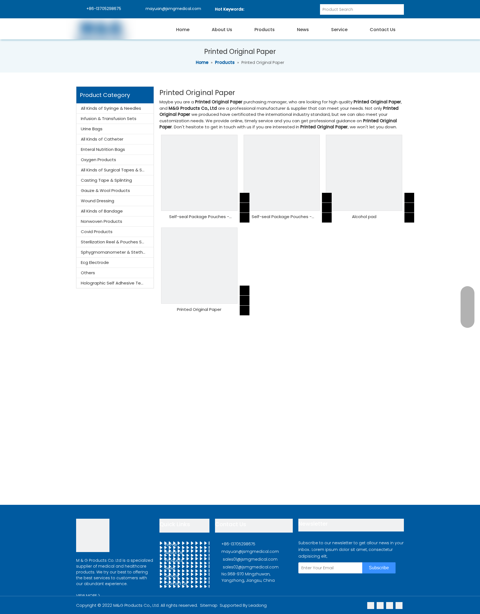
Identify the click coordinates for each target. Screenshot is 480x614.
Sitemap (209, 605)
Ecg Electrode (95, 262)
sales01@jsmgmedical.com (250, 559)
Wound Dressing (97, 201)
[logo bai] (92, 535)
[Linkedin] (371, 605)
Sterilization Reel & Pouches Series (116, 242)
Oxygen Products (98, 160)
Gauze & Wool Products (105, 190)
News (170, 568)
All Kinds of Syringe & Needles (111, 108)
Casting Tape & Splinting (106, 180)
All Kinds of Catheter (102, 139)
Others (88, 273)
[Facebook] (399, 605)
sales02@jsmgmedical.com (251, 567)
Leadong (258, 605)
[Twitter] (381, 605)
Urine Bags (91, 129)
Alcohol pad (364, 216)
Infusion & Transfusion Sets (108, 118)
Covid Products (96, 231)
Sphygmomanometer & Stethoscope (117, 252)
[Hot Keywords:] (399, 9)
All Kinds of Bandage (102, 211)
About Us (174, 552)
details (249, 216)
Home (171, 545)
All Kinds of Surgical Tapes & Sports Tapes (117, 170)
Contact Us (176, 583)
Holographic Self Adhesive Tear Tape (117, 283)
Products (174, 560)
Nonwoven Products (101, 221)
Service (172, 576)
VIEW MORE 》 (89, 595)
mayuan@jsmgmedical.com (172, 8)
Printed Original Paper (199, 309)
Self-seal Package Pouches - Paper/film (199, 217)
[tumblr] (390, 605)
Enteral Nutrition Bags (103, 149)
